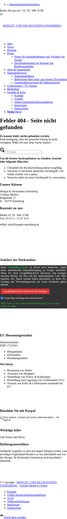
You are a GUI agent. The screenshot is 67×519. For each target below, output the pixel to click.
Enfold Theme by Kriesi (33, 485)
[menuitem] (37, 4)
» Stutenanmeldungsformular (23, 4)
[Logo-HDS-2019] (30, 25)
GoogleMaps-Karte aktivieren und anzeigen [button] (25, 291)
